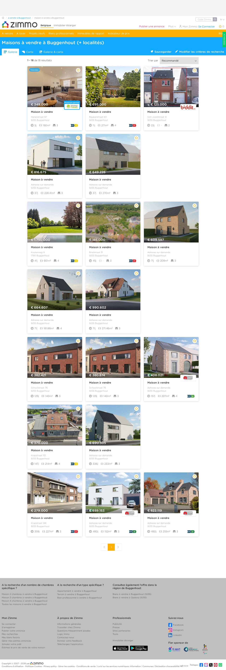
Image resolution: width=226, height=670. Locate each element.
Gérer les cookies (66, 666)
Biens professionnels (61, 33)
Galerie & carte (53, 52)
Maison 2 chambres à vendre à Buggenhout (24, 594)
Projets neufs (37, 33)
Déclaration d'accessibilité (167, 666)
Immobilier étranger (65, 25)
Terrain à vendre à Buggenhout (73, 594)
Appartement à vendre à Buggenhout (77, 591)
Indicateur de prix (119, 33)
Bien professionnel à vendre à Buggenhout (79, 597)
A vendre (7, 33)
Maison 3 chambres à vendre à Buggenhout (24, 597)
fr (221, 19)
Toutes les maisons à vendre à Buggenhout (24, 604)
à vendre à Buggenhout (19, 18)
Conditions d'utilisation (13, 666)
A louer (20, 33)
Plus (171, 26)
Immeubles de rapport (90, 33)
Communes (148, 666)
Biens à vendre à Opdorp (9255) (130, 597)
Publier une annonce (151, 26)
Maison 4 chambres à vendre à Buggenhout (24, 600)
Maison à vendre (42, 111)
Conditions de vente (86, 666)
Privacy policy (50, 666)
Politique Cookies (33, 666)
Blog (221, 33)
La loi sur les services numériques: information (119, 666)
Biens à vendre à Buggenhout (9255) (132, 594)
